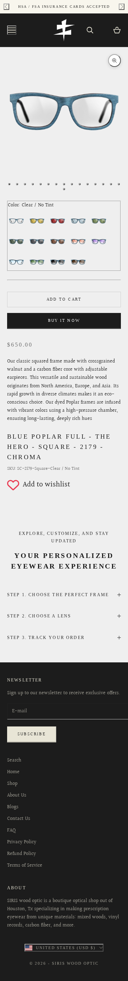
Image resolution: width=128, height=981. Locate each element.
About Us (16, 795)
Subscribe (31, 734)
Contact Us (18, 819)
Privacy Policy (21, 842)
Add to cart (64, 299)
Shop (12, 784)
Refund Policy (21, 854)
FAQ (11, 830)
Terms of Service (24, 865)
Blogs (12, 807)
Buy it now (64, 320)
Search (14, 760)
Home (13, 772)
